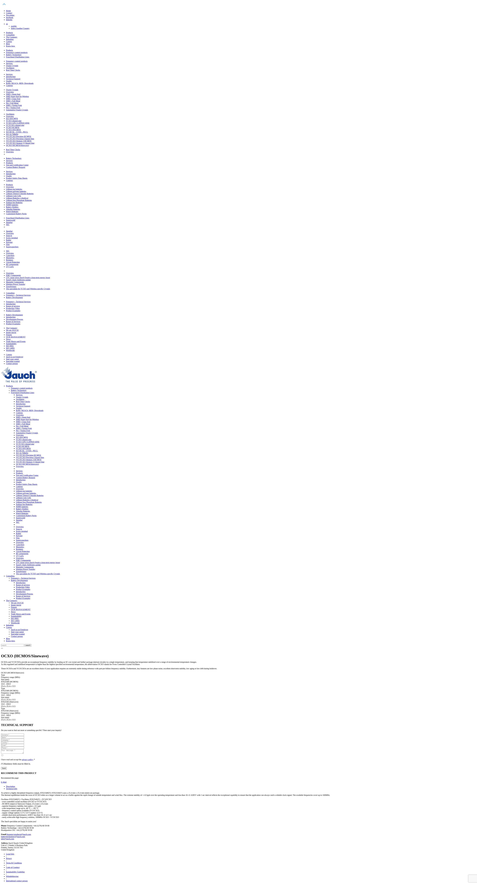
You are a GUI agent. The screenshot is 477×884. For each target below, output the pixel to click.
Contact (9, 13)
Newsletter (10, 15)
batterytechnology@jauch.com (13, 837)
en (7, 24)
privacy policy (27, 760)
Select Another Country (20, 28)
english (14, 26)
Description (10, 786)
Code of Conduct (13, 867)
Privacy (9, 858)
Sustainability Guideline (15, 872)
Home (8, 11)
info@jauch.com (7, 839)
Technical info (11, 789)
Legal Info (10, 854)
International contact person (17, 881)
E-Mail (3, 782)
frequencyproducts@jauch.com (18, 834)
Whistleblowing (12, 876)
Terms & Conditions (14, 863)
